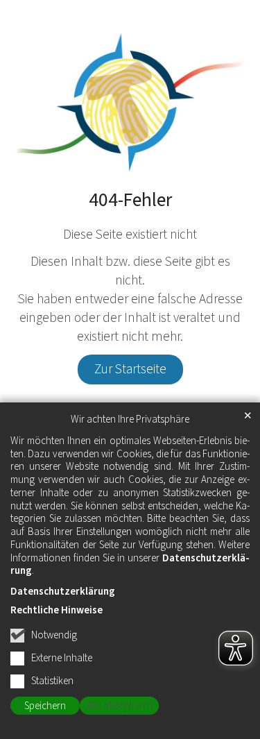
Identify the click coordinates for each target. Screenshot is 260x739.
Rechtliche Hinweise (56, 610)
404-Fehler (130, 200)
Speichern (45, 706)
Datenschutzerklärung (62, 591)
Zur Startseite (130, 369)
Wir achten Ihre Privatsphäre (130, 420)
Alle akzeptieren (120, 706)
